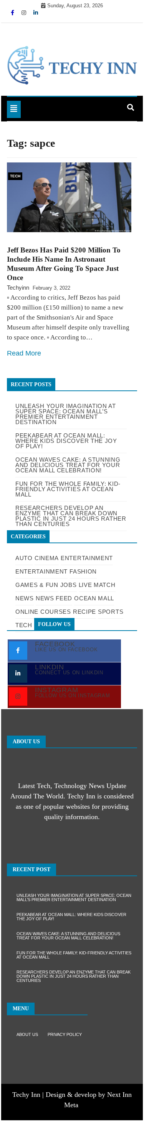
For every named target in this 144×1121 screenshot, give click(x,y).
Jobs (68, 585)
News (24, 598)
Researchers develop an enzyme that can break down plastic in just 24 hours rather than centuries (74, 976)
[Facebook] (13, 13)
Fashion (83, 571)
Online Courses (43, 611)
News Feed (54, 598)
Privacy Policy (65, 1034)
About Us (27, 1034)
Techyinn (18, 287)
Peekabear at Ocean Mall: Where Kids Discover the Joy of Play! (71, 916)
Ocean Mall (94, 598)
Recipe (84, 611)
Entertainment (87, 558)
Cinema (47, 558)
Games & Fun (36, 585)
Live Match (97, 585)
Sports (110, 611)
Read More (24, 353)
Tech (15, 176)
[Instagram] (25, 13)
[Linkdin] (35, 13)
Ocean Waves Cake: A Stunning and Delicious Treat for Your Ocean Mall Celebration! (68, 935)
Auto (24, 558)
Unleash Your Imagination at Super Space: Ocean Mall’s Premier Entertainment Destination (65, 414)
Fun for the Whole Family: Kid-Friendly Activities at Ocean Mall (74, 955)
